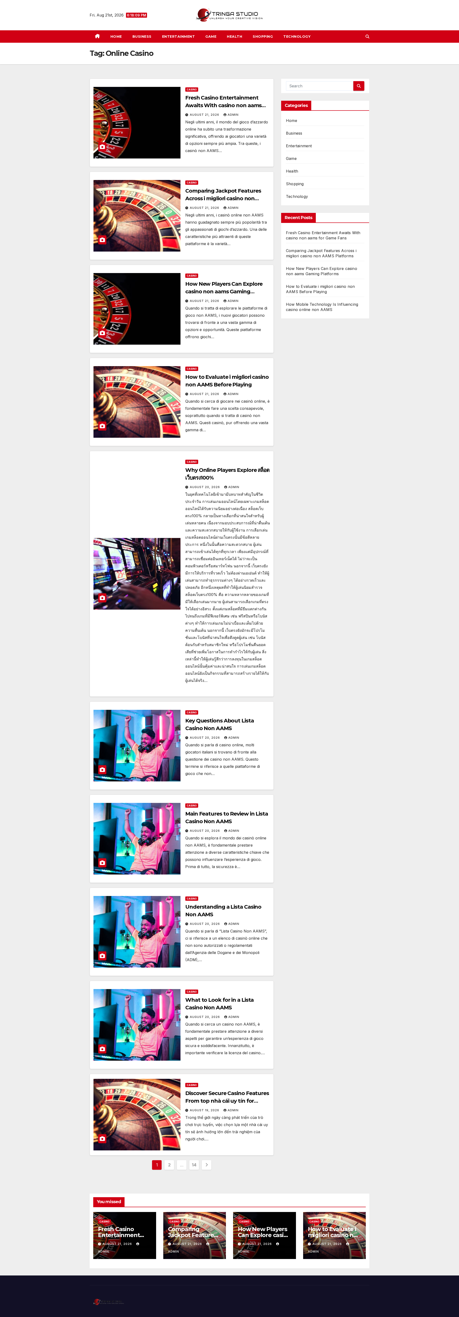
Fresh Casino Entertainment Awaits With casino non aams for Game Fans (223, 105)
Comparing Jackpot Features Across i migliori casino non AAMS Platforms (223, 198)
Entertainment (178, 36)
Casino (192, 89)
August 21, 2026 (205, 114)
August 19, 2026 (205, 1110)
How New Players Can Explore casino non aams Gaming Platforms (223, 291)
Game (210, 36)
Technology (297, 36)
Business (142, 36)
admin (233, 114)
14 (194, 1164)
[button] (367, 36)
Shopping (263, 36)
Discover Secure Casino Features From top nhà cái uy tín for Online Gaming (227, 1101)
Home (116, 36)
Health (234, 36)
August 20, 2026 (205, 487)
